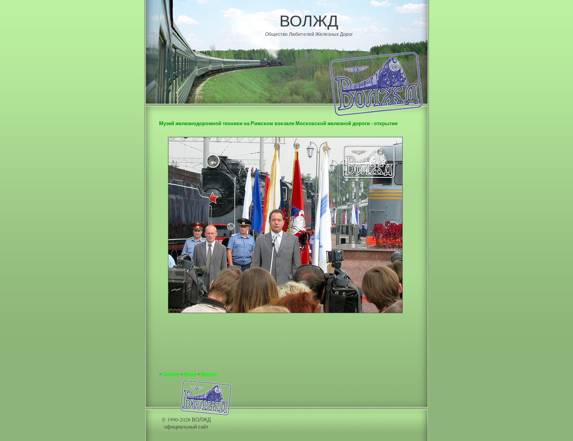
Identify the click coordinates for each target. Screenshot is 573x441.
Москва (209, 374)
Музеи (190, 374)
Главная (170, 374)
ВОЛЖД (308, 20)
